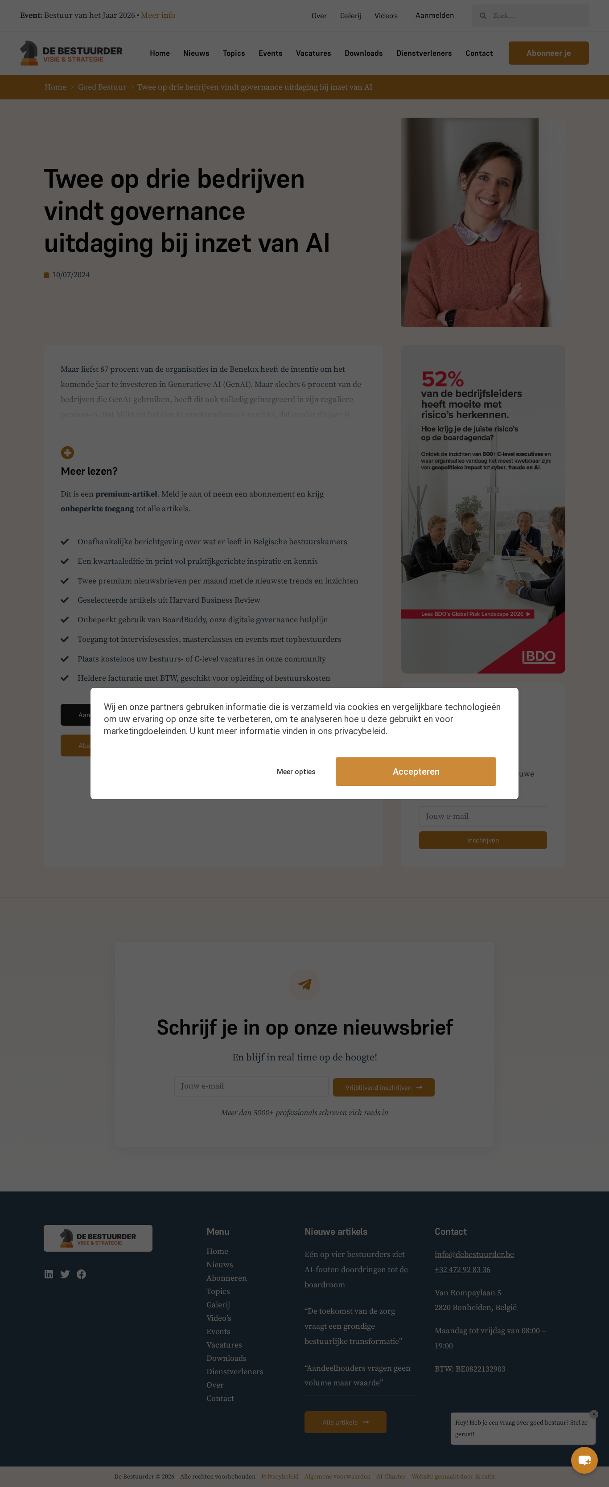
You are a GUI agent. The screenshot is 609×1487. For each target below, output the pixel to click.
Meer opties (296, 772)
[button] (584, 1460)
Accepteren (416, 771)
